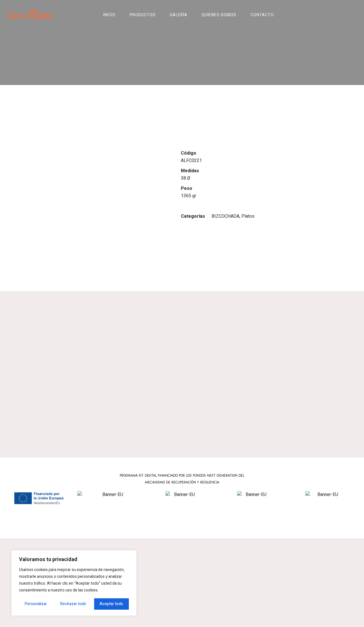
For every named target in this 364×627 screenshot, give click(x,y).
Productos (143, 15)
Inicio (109, 15)
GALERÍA (178, 15)
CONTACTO (262, 15)
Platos (248, 216)
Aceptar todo (111, 604)
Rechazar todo (73, 604)
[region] (73, 583)
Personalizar (36, 604)
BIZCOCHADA (225, 216)
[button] (330, 15)
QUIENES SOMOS (219, 15)
